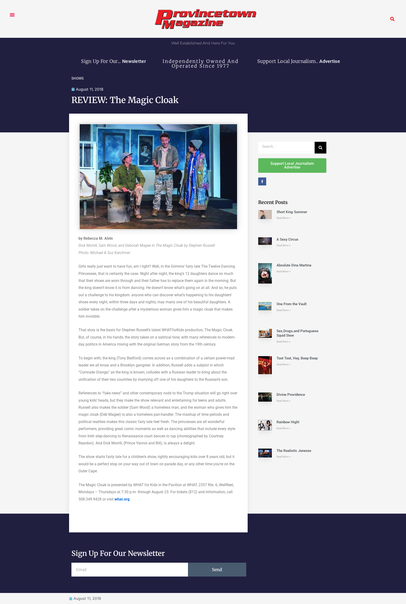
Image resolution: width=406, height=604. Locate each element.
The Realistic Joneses (294, 451)
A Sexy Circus (287, 239)
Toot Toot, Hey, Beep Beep (297, 358)
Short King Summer (292, 212)
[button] (12, 15)
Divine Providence (291, 394)
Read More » (284, 217)
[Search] (320, 148)
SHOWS (77, 78)
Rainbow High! (288, 422)
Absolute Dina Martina (294, 265)
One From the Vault (292, 304)
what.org (121, 499)
